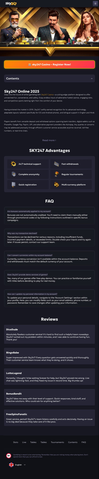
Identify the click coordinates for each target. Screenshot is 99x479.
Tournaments (57, 442)
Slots (15, 442)
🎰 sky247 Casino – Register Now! (49, 64)
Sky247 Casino (47, 94)
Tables (33, 442)
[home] (11, 3)
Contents (72, 442)
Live (24, 442)
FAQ (84, 442)
